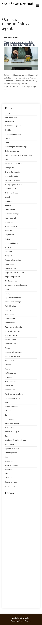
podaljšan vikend (11, 544)
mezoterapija (26, 516)
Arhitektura (9, 122)
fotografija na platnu (21, 507)
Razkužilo (8, 377)
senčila (16, 576)
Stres (7, 415)
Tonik (7, 436)
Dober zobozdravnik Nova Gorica (18, 155)
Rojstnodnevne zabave (14, 394)
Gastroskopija (10, 189)
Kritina (7, 239)
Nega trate (9, 264)
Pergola (8, 310)
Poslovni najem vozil (13, 331)
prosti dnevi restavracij (13, 558)
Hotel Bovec (10, 210)
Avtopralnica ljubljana (13, 126)
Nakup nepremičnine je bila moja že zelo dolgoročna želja (19, 43)
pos (7, 549)
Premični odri (10, 344)
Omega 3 (8, 293)
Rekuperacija (10, 381)
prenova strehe (28, 553)
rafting (8, 562)
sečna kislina (26, 576)
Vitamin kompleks (12, 465)
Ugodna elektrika (12, 448)
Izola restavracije (12, 214)
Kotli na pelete (11, 226)
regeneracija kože (11, 567)
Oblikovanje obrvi (12, 281)
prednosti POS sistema (13, 553)
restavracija (10, 572)
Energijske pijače (11, 176)
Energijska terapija (12, 172)
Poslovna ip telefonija (13, 327)
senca (8, 576)
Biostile (8, 130)
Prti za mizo (9, 360)
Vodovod (8, 469)
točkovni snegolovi (12, 590)
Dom (7, 159)
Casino (7, 138)
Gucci (7, 197)
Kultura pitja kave (12, 243)
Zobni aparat (10, 486)
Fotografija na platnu (13, 184)
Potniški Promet (11, 335)
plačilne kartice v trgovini (14, 539)
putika (26, 558)
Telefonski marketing (13, 423)
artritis (8, 498)
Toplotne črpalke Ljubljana (15, 440)
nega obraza (10, 526)
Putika (7, 369)
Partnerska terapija (13, 302)
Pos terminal (10, 323)
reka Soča (24, 567)
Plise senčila (10, 318)
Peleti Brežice (10, 306)
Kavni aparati (10, 218)
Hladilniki (8, 205)
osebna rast (10, 535)
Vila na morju (10, 461)
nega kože (20, 521)
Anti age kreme (11, 117)
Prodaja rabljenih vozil (13, 352)
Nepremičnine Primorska (15, 272)
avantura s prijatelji (20, 498)
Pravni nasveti (10, 339)
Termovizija (9, 427)
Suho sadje (9, 419)
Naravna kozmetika (13, 260)
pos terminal (16, 549)
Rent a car (9, 386)
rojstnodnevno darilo (24, 572)
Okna (7, 289)
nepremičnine (10, 530)
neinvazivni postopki (24, 526)
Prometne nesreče (12, 356)
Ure (6, 457)
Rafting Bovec (10, 373)
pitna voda (21, 535)
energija (9, 507)
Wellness (8, 478)
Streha (7, 411)
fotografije (9, 512)
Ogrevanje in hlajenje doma (16, 285)
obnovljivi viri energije (25, 530)
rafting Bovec (18, 562)
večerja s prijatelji (11, 599)
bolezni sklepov (11, 503)
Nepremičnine (12, 37)
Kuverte (8, 247)
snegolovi (9, 581)
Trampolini (9, 444)
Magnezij (8, 256)
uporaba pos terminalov (14, 595)
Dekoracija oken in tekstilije (16, 147)
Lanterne (8, 251)
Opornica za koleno (13, 298)
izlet (17, 512)
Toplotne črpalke (19, 585)
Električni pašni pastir (13, 163)
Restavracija (10, 390)
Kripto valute (10, 235)
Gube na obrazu (11, 193)
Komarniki (9, 222)
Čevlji (7, 142)
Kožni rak (8, 230)
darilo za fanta (24, 503)
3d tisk (7, 113)
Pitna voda (9, 314)
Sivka (7, 402)
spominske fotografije (23, 581)
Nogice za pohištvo (12, 277)
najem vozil (10, 521)
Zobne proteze (11, 482)
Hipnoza (8, 201)
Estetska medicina (12, 180)
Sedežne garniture (12, 398)
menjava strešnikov (12, 516)
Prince (7, 348)
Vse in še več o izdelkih (18, 3)
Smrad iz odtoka (11, 406)
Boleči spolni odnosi (13, 134)
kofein (24, 512)
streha (8, 585)
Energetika (9, 168)
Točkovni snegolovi (12, 432)
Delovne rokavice (12, 151)
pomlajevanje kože (26, 544)
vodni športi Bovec (26, 599)
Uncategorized (11, 453)
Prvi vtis (8, 365)
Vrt (6, 474)
